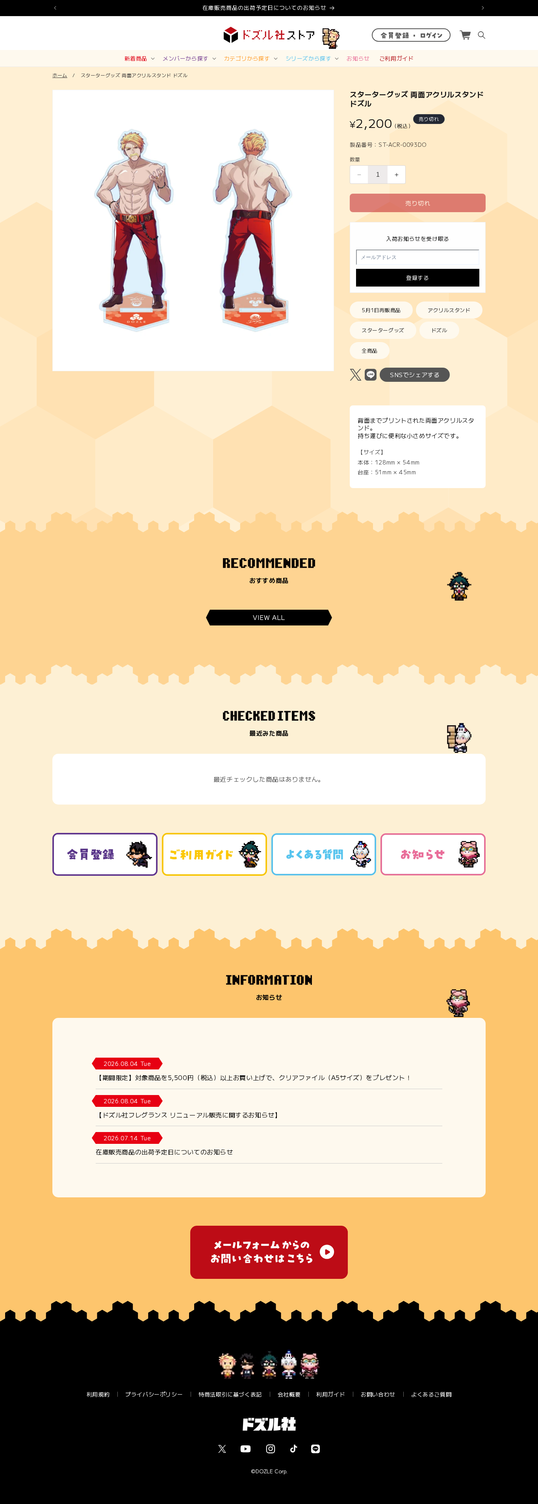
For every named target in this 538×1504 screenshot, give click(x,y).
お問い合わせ (378, 1394)
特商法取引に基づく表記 (230, 1394)
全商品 (370, 350)
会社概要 (289, 1394)
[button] (139, 58)
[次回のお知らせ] (483, 7)
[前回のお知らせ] (55, 7)
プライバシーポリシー (154, 1394)
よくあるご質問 (431, 1394)
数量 (355, 159)
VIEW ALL (269, 617)
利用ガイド (330, 1394)
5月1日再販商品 (381, 310)
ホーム (59, 75)
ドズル (439, 330)
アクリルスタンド (449, 310)
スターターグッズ (383, 330)
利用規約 (98, 1394)
